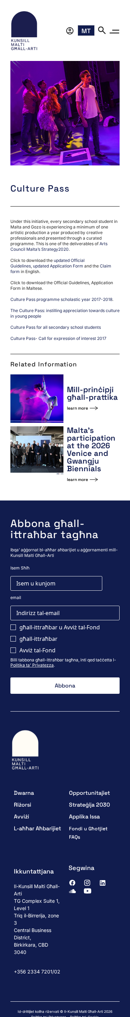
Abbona (65, 685)
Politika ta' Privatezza (32, 665)
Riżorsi (22, 804)
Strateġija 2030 (89, 804)
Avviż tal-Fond (37, 650)
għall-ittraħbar (38, 639)
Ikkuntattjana (34, 871)
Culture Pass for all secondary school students (55, 327)
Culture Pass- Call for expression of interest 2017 (58, 338)
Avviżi (21, 816)
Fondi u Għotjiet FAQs (88, 832)
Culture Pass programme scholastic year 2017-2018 (61, 299)
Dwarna (24, 793)
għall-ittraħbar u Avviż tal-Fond (59, 627)
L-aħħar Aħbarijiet (37, 828)
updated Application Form (58, 266)
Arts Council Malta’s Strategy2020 (58, 246)
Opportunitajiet (89, 793)
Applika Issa (84, 816)
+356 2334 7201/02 (37, 972)
